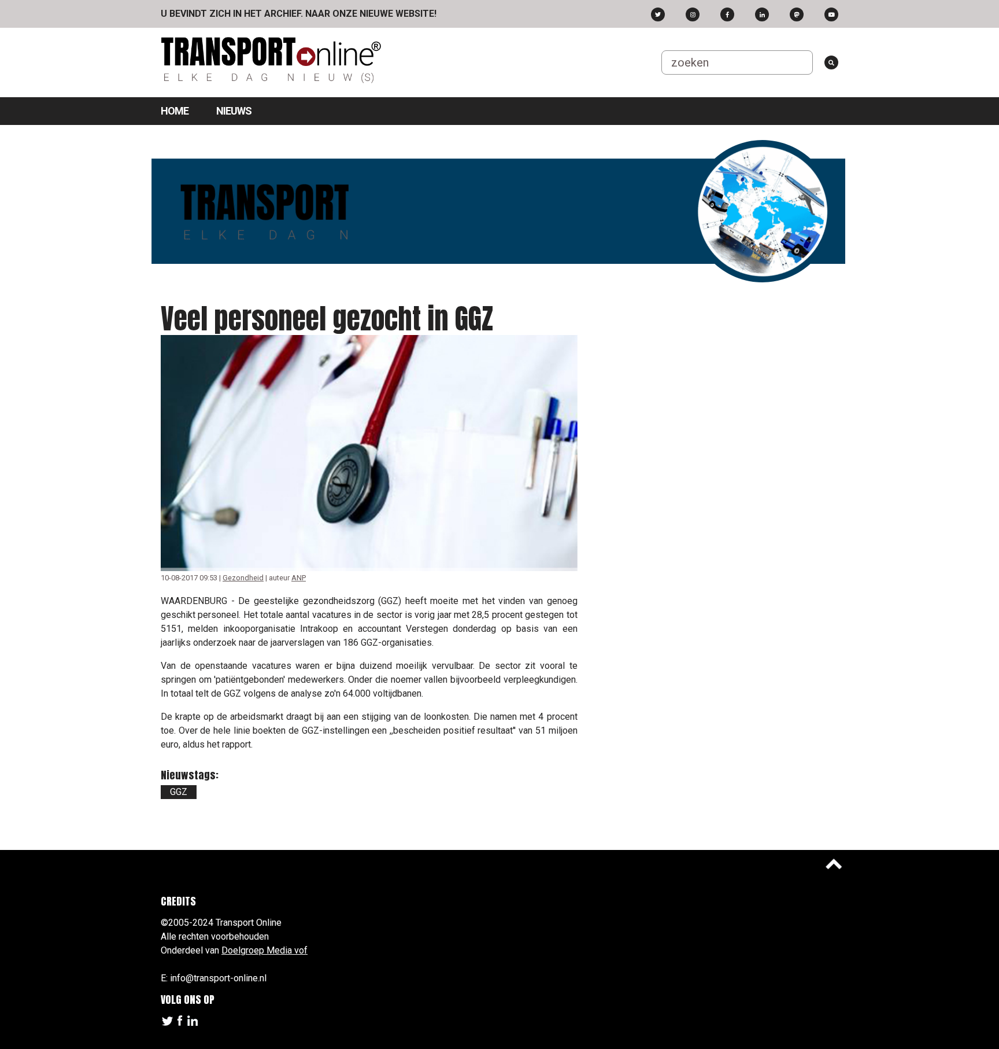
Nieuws (233, 111)
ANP (298, 577)
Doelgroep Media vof (264, 950)
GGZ (178, 791)
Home (174, 111)
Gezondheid (243, 577)
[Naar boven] (834, 864)
